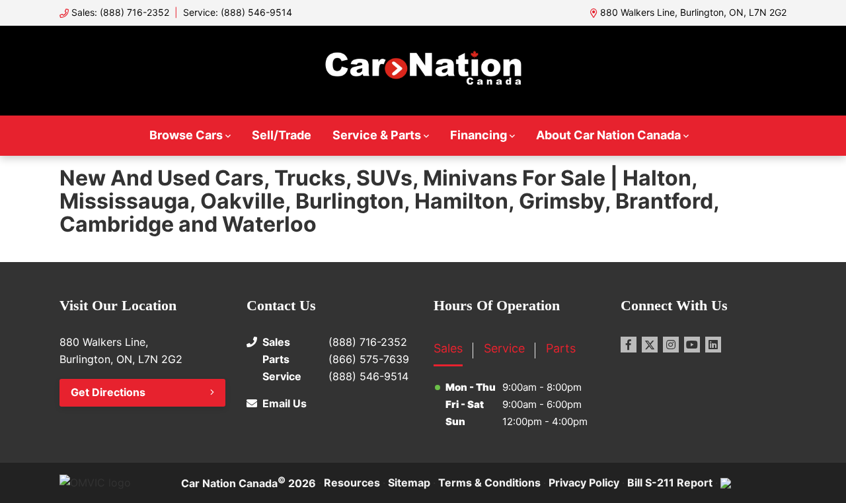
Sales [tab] (448, 348)
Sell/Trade (281, 135)
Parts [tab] (561, 348)
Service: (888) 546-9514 (237, 12)
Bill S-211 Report (669, 482)
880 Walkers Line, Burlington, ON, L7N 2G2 (693, 12)
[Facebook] (628, 344)
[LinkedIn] (713, 344)
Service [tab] (504, 348)
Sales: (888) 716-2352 (120, 12)
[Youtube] (692, 344)
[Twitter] (650, 344)
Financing (478, 135)
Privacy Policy (584, 482)
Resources (352, 482)
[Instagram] (671, 344)
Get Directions (108, 392)
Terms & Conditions (489, 482)
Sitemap (409, 482)
